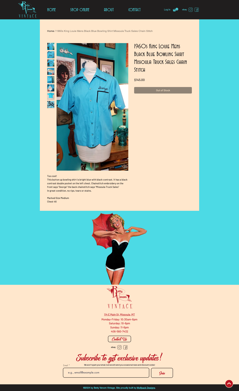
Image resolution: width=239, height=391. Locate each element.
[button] (175, 9)
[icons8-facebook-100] (196, 9)
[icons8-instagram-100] (190, 9)
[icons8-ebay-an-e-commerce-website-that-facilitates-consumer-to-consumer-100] (184, 9)
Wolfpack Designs (146, 387)
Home (50, 31)
